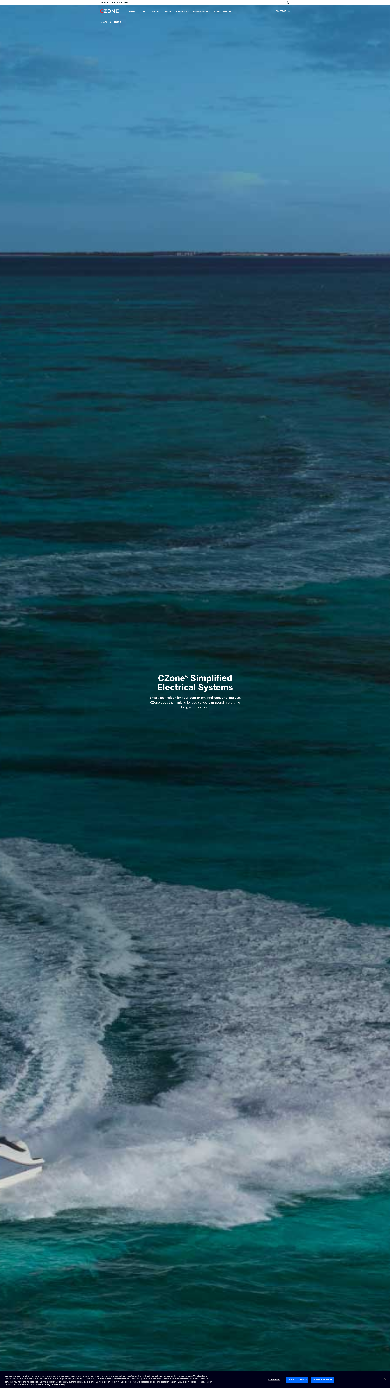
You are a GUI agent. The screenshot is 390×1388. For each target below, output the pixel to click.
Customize (274, 1380)
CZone (103, 22)
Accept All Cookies (322, 1380)
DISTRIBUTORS (201, 11)
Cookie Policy (43, 1385)
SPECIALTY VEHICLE (161, 11)
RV (143, 11)
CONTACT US (282, 11)
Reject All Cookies (297, 1380)
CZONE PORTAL (222, 11)
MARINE (133, 11)
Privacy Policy (58, 1385)
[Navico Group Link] (287, 2)
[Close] (385, 1379)
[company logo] (109, 11)
